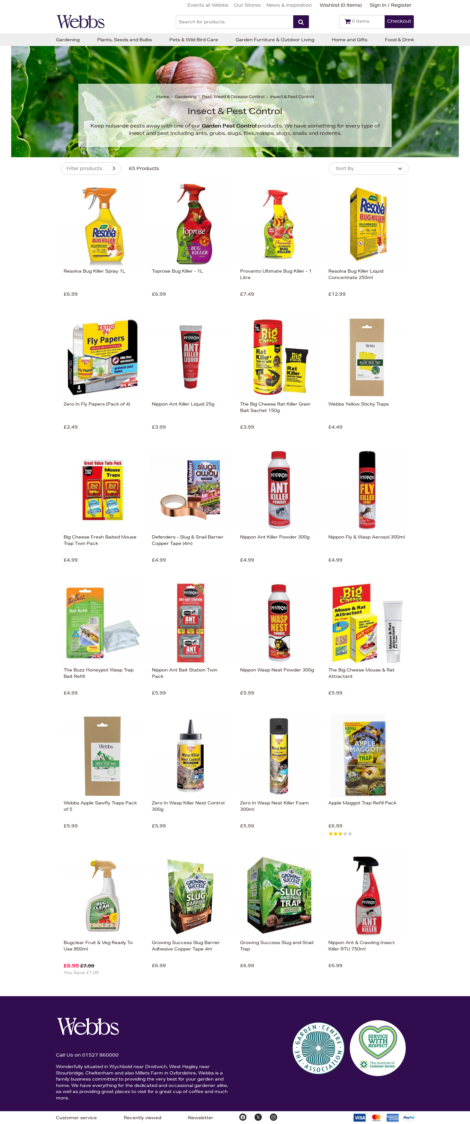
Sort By (345, 168)
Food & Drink (399, 40)
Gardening (68, 40)
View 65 (34, 378)
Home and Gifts (349, 40)
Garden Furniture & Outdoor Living (275, 40)
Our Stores (247, 5)
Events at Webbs (208, 5)
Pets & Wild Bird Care (193, 40)
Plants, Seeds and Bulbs (124, 40)
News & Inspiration (289, 5)
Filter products (84, 168)
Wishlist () (341, 5)
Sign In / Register (390, 5)
